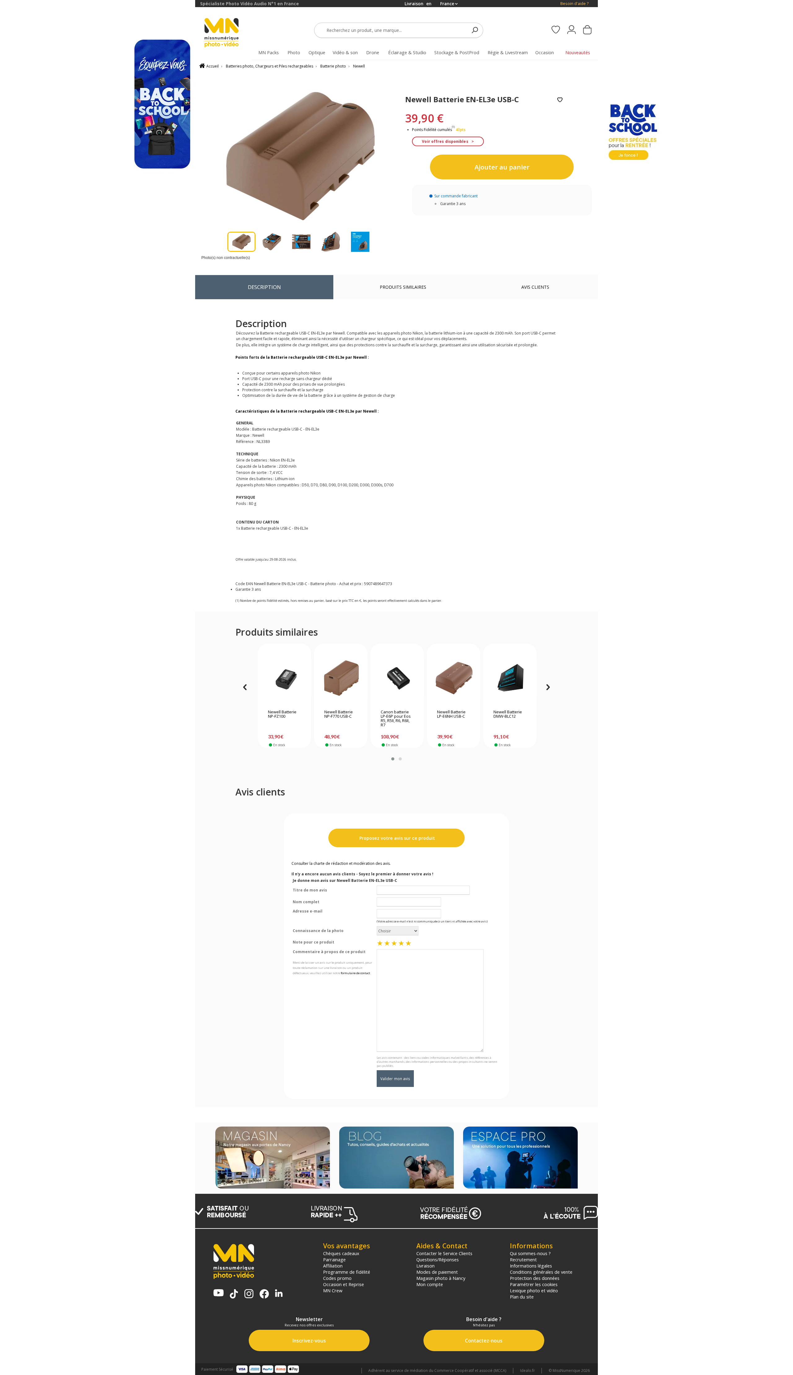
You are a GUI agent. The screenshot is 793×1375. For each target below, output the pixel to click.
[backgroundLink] (97, 687)
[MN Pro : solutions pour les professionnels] (520, 1158)
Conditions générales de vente (541, 1272)
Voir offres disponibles (445, 141)
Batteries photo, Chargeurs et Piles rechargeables (269, 66)
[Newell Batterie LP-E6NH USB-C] (454, 678)
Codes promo (337, 1278)
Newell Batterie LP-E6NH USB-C (451, 714)
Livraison (425, 1266)
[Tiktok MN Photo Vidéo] (234, 1294)
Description (264, 287)
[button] (392, 759)
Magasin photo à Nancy (440, 1278)
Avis (535, 287)
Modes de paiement (437, 1272)
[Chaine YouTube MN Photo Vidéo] (218, 1293)
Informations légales (531, 1266)
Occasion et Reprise (343, 1284)
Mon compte (429, 1284)
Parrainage (334, 1259)
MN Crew (332, 1290)
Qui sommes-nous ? (530, 1253)
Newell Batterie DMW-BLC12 (507, 714)
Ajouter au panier (502, 167)
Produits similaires (403, 287)
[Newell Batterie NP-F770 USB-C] (341, 678)
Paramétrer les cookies (534, 1284)
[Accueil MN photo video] (228, 33)
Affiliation (333, 1266)
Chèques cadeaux (341, 1253)
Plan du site (522, 1297)
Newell (359, 66)
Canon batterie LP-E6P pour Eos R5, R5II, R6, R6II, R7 (396, 719)
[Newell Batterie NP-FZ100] (284, 678)
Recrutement (523, 1259)
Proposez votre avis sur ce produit (396, 838)
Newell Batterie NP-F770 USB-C (338, 714)
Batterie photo (333, 66)
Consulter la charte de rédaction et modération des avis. (341, 863)
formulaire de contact (355, 973)
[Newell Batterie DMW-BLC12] (510, 678)
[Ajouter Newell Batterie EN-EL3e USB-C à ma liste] (559, 100)
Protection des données (534, 1278)
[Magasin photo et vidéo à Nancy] (272, 1158)
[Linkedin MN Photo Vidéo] (279, 1293)
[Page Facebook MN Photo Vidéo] (264, 1294)
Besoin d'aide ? (574, 3)
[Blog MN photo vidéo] (396, 1158)
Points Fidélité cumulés (432, 129)
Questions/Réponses (437, 1259)
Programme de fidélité (346, 1272)
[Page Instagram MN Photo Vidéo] (248, 1294)
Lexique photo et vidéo (534, 1290)
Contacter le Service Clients (444, 1253)
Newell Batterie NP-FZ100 (282, 714)
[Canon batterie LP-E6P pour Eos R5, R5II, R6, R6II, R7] (397, 678)
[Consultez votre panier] (587, 30)
